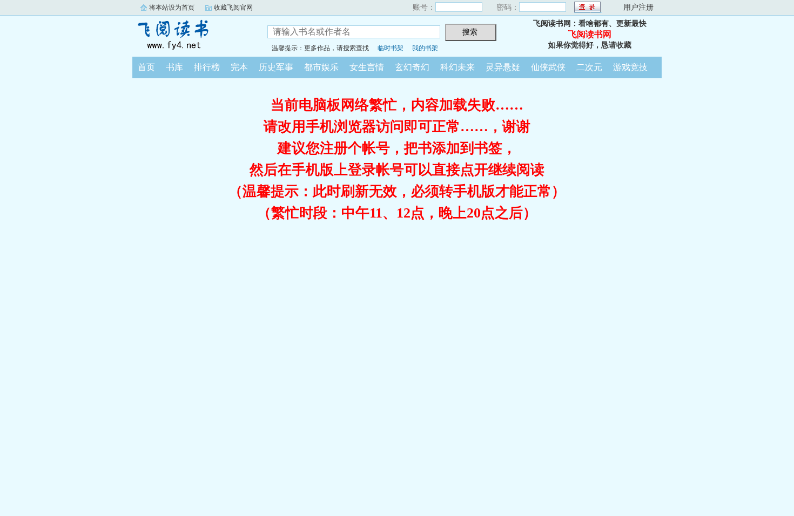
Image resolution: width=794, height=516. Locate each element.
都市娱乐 (321, 67)
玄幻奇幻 (412, 67)
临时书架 (390, 48)
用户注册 (638, 7)
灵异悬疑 (503, 67)
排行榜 (207, 67)
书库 (174, 67)
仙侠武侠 (548, 67)
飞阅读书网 (191, 34)
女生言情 (366, 67)
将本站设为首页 (171, 7)
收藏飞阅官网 (233, 7)
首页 (146, 67)
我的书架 (425, 48)
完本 (239, 67)
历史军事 (276, 67)
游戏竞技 (630, 67)
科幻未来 (457, 67)
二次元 (589, 67)
